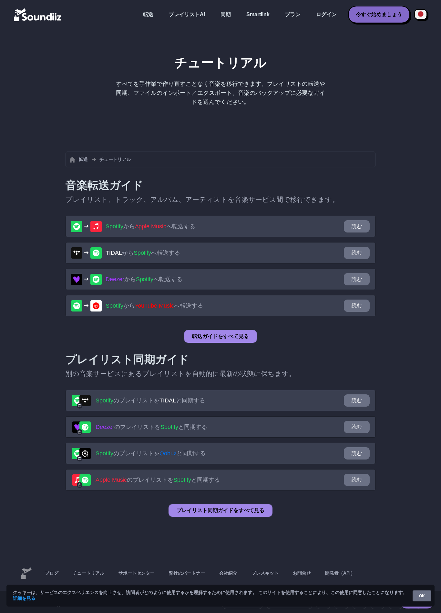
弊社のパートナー (187, 573)
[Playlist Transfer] (38, 14)
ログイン (326, 14)
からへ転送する (150, 226)
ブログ (51, 573)
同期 (226, 14)
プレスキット (265, 573)
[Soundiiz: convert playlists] (26, 573)
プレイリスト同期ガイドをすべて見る (220, 510)
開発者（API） (340, 573)
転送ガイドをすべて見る (220, 336)
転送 (148, 14)
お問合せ (302, 573)
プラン (293, 14)
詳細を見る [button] (24, 598)
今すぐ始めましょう (379, 14)
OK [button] (422, 596)
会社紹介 (228, 573)
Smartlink (258, 14)
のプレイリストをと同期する (150, 400)
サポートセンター (136, 573)
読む (357, 226)
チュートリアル (88, 573)
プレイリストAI (187, 14)
